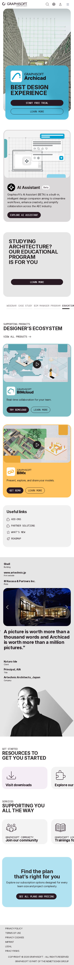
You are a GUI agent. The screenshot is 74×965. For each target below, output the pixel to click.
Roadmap (16, 538)
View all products (15, 336)
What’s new (18, 532)
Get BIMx (15, 490)
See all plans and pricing (36, 896)
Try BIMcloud (18, 409)
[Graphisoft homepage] (13, 4)
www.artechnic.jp (15, 572)
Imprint (9, 942)
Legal (8, 946)
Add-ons (16, 519)
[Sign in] (60, 4)
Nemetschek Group (57, 961)
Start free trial (37, 103)
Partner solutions (23, 525)
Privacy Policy (13, 928)
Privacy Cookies (14, 937)
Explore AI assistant (24, 215)
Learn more (37, 111)
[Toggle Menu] (68, 4)
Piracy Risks (12, 951)
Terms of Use (13, 933)
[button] (11, 306)
